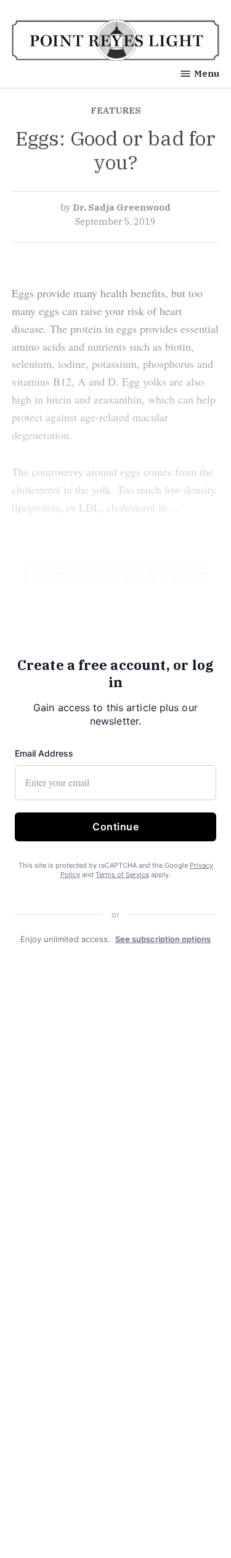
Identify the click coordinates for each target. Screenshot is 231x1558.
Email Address (44, 753)
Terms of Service (122, 874)
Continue (115, 826)
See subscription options (163, 939)
